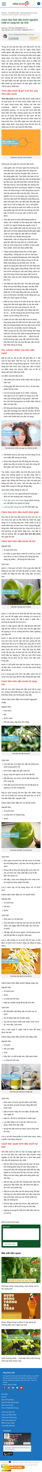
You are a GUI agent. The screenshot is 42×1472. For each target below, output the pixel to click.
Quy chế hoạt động (7, 1399)
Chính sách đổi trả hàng (9, 1417)
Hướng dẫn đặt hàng (8, 1425)
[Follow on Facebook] (4, 1388)
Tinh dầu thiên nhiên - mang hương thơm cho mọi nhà (22, 13)
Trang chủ (4, 13)
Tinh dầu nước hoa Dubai (14, 500)
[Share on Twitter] (12, 39)
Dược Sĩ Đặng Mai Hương (18, 34)
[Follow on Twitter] (13, 1388)
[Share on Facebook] (10, 39)
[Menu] (3, 4)
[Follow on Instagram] (8, 1388)
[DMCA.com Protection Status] (21, 1470)
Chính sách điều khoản (8, 1415)
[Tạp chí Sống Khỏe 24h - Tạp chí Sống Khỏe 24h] (21, 3)
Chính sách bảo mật (7, 1412)
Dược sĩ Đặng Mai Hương (9, 1408)
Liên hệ (3, 1397)
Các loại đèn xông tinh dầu (14, 507)
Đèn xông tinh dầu (11, 494)
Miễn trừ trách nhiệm (8, 1423)
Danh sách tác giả (7, 1405)
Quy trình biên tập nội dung (10, 1402)
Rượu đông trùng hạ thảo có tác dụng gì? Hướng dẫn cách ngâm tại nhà (18, 1323)
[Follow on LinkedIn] (17, 1388)
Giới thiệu (4, 1394)
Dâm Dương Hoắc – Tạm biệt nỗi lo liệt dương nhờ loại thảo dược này (20, 1359)
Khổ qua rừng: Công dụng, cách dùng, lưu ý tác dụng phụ (19, 1287)
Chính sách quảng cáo (8, 1420)
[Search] (38, 3)
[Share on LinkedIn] (17, 39)
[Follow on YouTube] (21, 1388)
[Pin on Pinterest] (15, 39)
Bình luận (6, 1226)
